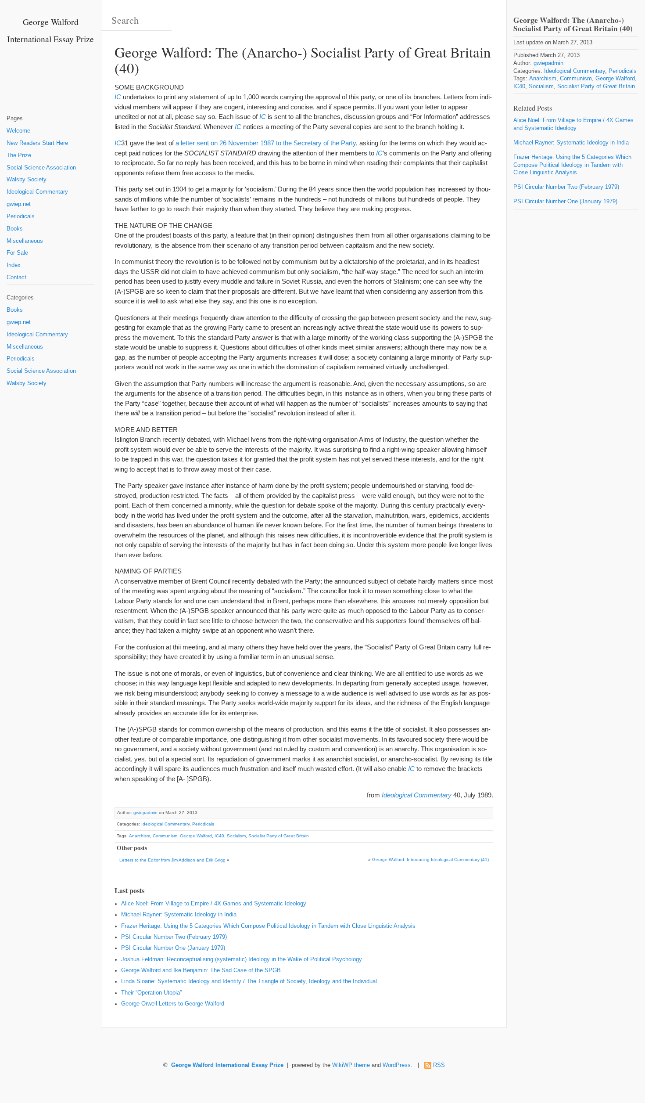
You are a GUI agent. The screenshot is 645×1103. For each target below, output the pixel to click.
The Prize (19, 155)
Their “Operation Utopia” (151, 993)
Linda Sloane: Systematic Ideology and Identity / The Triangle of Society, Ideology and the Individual (249, 981)
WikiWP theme (351, 1065)
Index (14, 265)
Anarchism (139, 835)
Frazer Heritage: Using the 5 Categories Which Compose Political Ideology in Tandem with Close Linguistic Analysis (268, 926)
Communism (165, 835)
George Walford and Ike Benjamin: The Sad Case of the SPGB (201, 970)
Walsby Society (27, 180)
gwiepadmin (145, 812)
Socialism (236, 835)
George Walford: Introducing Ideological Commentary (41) (430, 859)
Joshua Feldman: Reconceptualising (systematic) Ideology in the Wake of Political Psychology (241, 959)
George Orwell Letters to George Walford (172, 1004)
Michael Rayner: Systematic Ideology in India (178, 915)
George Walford (196, 835)
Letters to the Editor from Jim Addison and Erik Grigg (172, 860)
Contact (16, 277)
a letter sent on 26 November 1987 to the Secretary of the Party (266, 143)
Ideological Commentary (37, 192)
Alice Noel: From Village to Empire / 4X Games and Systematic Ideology (213, 904)
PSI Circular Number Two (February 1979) (174, 937)
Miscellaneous (25, 241)
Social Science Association (41, 168)
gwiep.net (19, 204)
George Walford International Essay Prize (227, 1065)
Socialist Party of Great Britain (278, 835)
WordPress (397, 1065)
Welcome (18, 131)
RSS (439, 1065)
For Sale (17, 253)
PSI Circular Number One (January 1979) (173, 948)
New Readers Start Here (37, 143)
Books (15, 229)
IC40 (219, 835)
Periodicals (21, 216)
